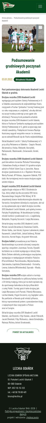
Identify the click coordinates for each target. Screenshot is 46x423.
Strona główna (7, 18)
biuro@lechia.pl (15, 396)
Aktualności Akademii (25, 79)
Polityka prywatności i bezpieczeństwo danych (23, 412)
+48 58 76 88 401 (18, 392)
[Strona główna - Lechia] (8, 7)
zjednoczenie (32, 417)
